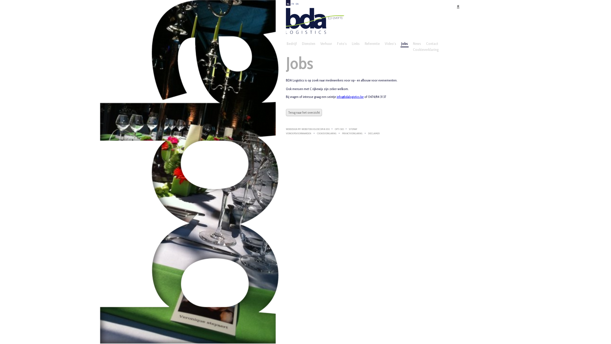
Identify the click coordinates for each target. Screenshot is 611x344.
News (417, 43)
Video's (390, 43)
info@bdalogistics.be (350, 97)
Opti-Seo (339, 129)
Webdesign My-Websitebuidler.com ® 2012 (308, 129)
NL (288, 3)
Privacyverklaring (352, 133)
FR (292, 3)
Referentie (372, 43)
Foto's (342, 43)
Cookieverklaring (426, 49)
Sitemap (353, 129)
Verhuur (326, 43)
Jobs (404, 43)
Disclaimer (373, 133)
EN (297, 3)
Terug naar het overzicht (304, 112)
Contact (432, 43)
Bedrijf (292, 43)
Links (356, 43)
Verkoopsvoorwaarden (298, 133)
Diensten (308, 43)
